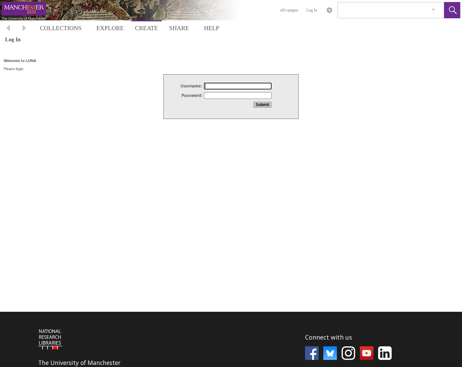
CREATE (146, 28)
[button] (452, 10)
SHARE (179, 28)
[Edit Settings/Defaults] (329, 10)
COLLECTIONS (61, 28)
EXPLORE (110, 28)
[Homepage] (127, 10)
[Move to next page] (24, 29)
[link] (433, 10)
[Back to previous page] (8, 29)
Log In (311, 10)
